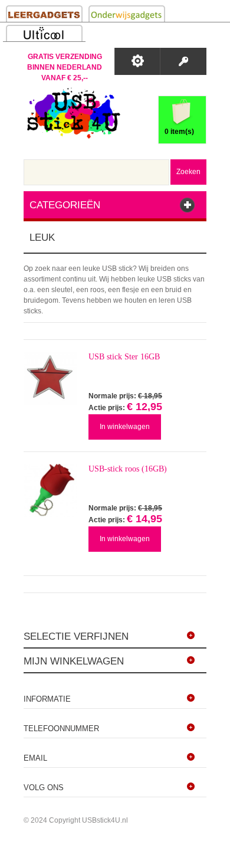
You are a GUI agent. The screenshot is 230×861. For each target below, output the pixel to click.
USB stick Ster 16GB (124, 356)
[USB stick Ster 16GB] (50, 378)
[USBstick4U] (72, 113)
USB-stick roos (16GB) (127, 468)
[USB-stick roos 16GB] (50, 490)
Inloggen (183, 61)
